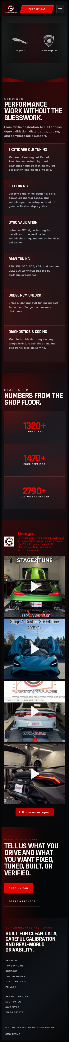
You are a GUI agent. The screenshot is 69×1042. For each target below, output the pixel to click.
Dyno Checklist (16, 981)
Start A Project (22, 901)
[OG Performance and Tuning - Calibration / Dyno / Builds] (11, 9)
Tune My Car (37, 9)
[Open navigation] (60, 9)
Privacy (10, 987)
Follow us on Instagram (34, 812)
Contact (11, 971)
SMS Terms (12, 1034)
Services (11, 960)
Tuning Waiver (15, 976)
